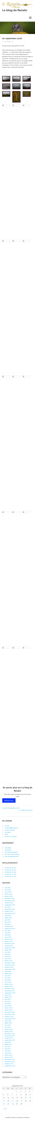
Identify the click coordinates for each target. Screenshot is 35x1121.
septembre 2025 (10, 905)
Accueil (7, 826)
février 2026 (9, 894)
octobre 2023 (9, 911)
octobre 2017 (9, 1038)
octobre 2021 (9, 945)
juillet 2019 (8, 997)
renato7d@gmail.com (11, 828)
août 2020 (8, 971)
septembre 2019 (10, 993)
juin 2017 (8, 1046)
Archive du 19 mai (10, 870)
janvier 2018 (9, 1031)
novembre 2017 (10, 1036)
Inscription (8, 848)
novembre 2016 (10, 1061)
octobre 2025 (9, 903)
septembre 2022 (10, 928)
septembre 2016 (10, 1066)
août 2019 (8, 995)
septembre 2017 (10, 1040)
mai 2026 (8, 887)
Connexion (8, 850)
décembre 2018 (10, 1012)
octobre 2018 (9, 1016)
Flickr (6, 834)
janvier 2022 (9, 941)
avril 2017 (8, 1051)
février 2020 (9, 984)
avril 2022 (8, 935)
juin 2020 (8, 975)
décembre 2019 (10, 988)
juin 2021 (8, 952)
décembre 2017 (10, 1033)
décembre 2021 (10, 943)
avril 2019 (8, 1003)
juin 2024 (8, 907)
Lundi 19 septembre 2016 (11, 808)
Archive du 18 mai (10, 872)
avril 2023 (8, 924)
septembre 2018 (10, 1018)
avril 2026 (8, 890)
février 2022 (9, 939)
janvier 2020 (9, 986)
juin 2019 (8, 999)
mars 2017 (8, 1053)
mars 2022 (8, 937)
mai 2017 (8, 1048)
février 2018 (9, 1029)
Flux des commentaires (12, 854)
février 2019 (9, 1008)
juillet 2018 (8, 1023)
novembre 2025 (10, 900)
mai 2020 (8, 978)
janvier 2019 (9, 1010)
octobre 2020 (9, 967)
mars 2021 (8, 958)
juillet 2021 (8, 950)
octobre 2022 (9, 926)
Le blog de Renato (14, 10)
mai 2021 (8, 954)
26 (4, 1104)
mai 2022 (8, 933)
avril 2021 (8, 956)
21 (12, 1101)
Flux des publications (11, 852)
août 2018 (8, 1021)
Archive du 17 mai (10, 874)
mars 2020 (8, 982)
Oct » (5, 1108)
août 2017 (8, 1042)
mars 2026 (8, 892)
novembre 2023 (10, 909)
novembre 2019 (10, 991)
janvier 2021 (9, 960)
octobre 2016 (9, 1063)
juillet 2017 (8, 1044)
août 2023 (8, 915)
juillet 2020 (8, 973)
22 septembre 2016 (25, 810)
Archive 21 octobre (11, 836)
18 (30, 1097)
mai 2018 (8, 1027)
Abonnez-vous (8, 800)
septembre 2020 (10, 969)
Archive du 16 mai (10, 876)
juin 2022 (8, 930)
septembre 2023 (10, 913)
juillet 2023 (8, 918)
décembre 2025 (10, 898)
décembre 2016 (10, 1059)
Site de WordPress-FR (12, 856)
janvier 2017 (9, 1057)
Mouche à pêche (10, 830)
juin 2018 (8, 1025)
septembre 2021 (10, 948)
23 (21, 1101)
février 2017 (9, 1055)
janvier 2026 (9, 896)
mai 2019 (8, 1001)
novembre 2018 (10, 1014)
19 (4, 1101)
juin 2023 (8, 920)
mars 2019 (8, 1006)
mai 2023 (8, 922)
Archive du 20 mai (10, 868)
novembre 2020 (10, 965)
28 (12, 1104)
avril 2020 (8, 980)
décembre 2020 (10, 963)
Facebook (8, 832)
